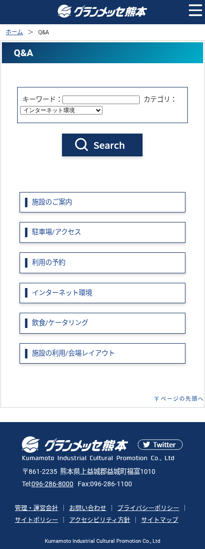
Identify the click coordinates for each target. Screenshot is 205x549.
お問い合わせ (87, 507)
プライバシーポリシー (148, 507)
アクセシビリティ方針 (99, 519)
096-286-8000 (52, 484)
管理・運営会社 (36, 507)
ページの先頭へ (182, 398)
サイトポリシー (36, 519)
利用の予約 (48, 263)
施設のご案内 (52, 202)
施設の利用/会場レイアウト (73, 353)
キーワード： (42, 100)
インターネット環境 (62, 293)
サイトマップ (159, 519)
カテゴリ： (160, 100)
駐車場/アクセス (56, 232)
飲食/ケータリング (60, 323)
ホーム (14, 32)
